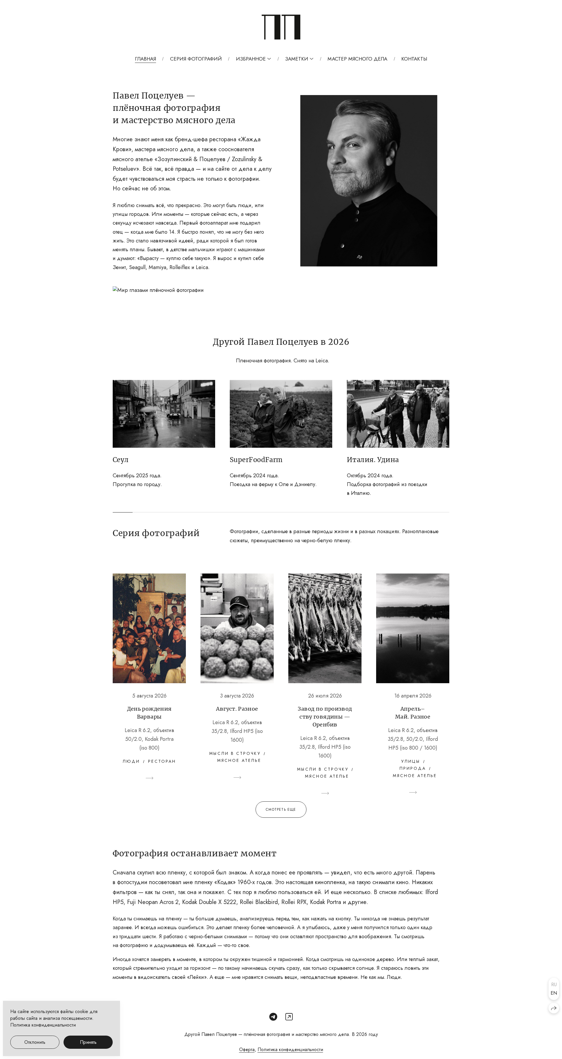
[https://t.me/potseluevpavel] (273, 1017)
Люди (131, 761)
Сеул (121, 460)
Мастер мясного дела (357, 58)
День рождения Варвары (149, 712)
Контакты (414, 58)
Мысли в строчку (235, 753)
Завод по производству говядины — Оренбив (325, 716)
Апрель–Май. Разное (412, 712)
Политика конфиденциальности (290, 1049)
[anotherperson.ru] (281, 27)
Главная (145, 58)
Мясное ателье (239, 760)
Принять (88, 1042)
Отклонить (34, 1042)
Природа (413, 768)
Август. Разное (237, 708)
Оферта (247, 1049)
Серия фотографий (196, 58)
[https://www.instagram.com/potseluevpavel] (289, 1017)
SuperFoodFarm (256, 460)
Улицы (410, 761)
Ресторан (162, 761)
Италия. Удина (373, 460)
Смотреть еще (281, 809)
